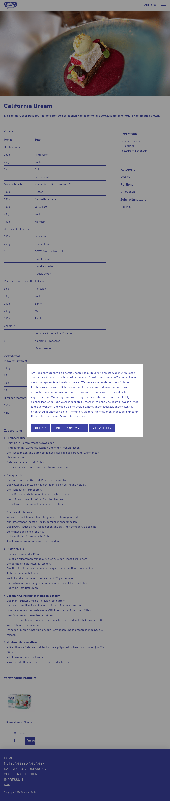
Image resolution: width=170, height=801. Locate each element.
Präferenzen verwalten (69, 428)
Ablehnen (41, 428)
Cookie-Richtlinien (70, 411)
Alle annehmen (101, 428)
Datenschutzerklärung (74, 416)
